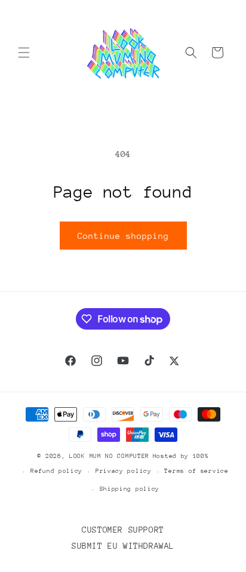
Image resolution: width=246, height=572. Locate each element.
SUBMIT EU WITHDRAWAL (123, 546)
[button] (24, 52)
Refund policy (56, 471)
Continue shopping (123, 236)
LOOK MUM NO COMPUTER (109, 456)
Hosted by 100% (181, 456)
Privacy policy (124, 471)
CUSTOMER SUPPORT (123, 529)
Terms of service (196, 471)
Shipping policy (130, 489)
